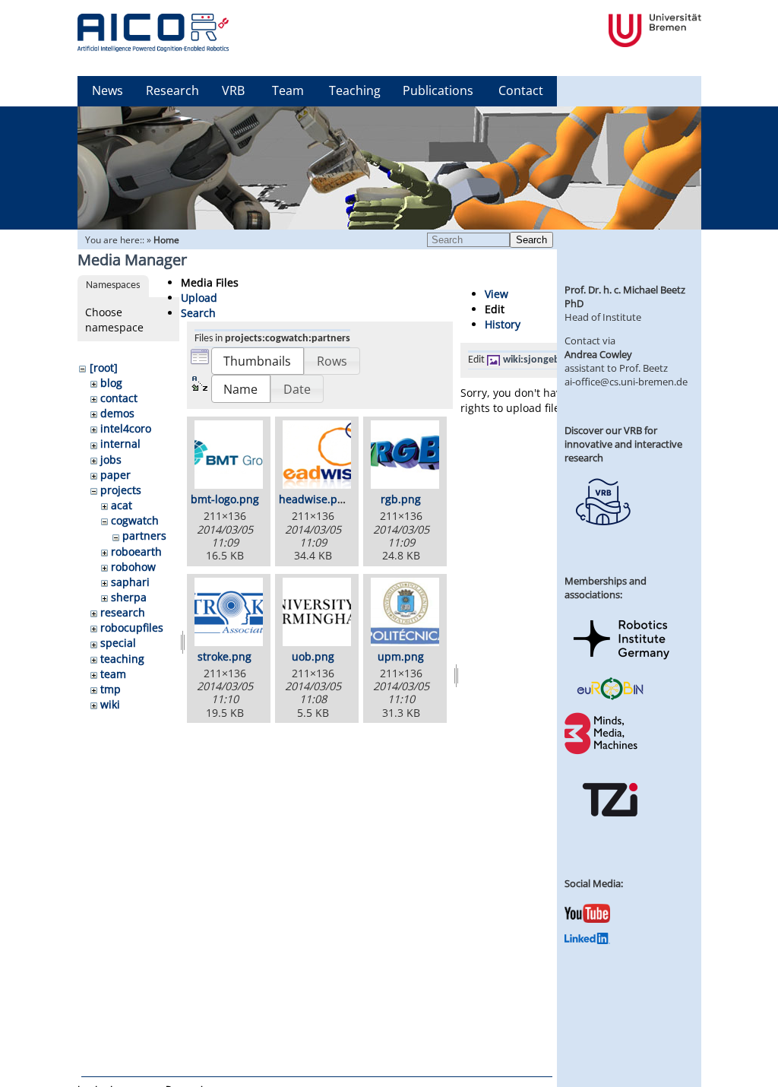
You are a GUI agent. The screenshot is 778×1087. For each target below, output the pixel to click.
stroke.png (224, 656)
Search (531, 240)
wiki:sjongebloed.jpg (550, 360)
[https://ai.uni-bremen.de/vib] (602, 537)
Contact (520, 90)
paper (115, 474)
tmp (110, 689)
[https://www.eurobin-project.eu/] (610, 698)
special (118, 642)
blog (111, 383)
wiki (110, 704)
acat (121, 505)
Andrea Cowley (598, 354)
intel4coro (125, 428)
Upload (199, 297)
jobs (111, 459)
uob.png (313, 656)
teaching (122, 658)
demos (117, 413)
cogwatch (135, 520)
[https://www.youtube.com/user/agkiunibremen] (587, 919)
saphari (130, 582)
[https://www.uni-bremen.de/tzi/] (610, 830)
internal (120, 443)
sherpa (129, 597)
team (113, 674)
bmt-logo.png (225, 499)
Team (288, 90)
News (107, 90)
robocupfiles (131, 627)
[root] (104, 367)
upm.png (401, 656)
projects (120, 490)
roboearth (136, 551)
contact (119, 398)
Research (172, 90)
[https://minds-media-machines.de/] (602, 752)
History (502, 324)
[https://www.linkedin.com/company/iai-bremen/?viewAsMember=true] (587, 940)
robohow (133, 566)
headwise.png (314, 499)
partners (144, 535)
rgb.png (401, 499)
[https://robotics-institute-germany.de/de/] (621, 662)
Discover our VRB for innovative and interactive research (623, 443)
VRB (233, 90)
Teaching (355, 90)
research (122, 612)
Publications (438, 90)
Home (166, 239)
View (496, 294)
